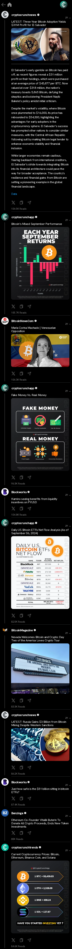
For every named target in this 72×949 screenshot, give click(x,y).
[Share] (30, 203)
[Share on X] (14, 203)
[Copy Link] (22, 203)
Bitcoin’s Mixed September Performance (36, 224)
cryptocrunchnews (23, 15)
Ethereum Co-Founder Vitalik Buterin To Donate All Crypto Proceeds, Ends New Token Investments (40, 823)
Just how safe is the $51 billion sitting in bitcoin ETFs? (40, 790)
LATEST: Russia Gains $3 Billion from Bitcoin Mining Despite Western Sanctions (38, 723)
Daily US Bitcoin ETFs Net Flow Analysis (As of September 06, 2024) (40, 531)
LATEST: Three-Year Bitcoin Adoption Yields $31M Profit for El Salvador (38, 23)
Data (14, 194)
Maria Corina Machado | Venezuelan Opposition (33, 329)
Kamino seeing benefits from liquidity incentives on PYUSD (34, 500)
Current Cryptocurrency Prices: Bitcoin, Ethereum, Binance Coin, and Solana (35, 855)
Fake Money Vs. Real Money (28, 395)
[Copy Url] (22, 307)
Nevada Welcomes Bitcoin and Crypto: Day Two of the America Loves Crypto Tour (37, 638)
